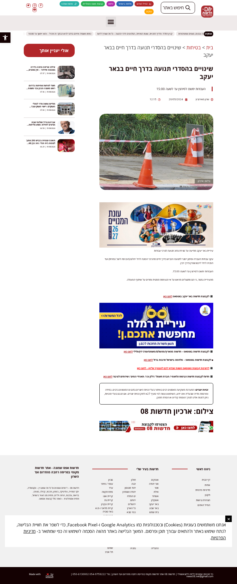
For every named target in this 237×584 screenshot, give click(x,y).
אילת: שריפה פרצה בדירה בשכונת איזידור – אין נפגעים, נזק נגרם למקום (41, 70)
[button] (5, 37)
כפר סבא (131, 512)
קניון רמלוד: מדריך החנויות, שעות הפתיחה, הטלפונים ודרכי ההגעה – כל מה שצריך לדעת (137, 33)
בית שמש (154, 512)
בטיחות (193, 47)
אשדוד (155, 496)
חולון (133, 479)
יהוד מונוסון (130, 487)
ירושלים (132, 504)
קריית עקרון (107, 504)
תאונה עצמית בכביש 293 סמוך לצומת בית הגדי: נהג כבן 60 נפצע (40, 143)
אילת (156, 491)
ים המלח (131, 496)
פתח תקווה (107, 491)
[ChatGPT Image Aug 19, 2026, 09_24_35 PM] (156, 431)
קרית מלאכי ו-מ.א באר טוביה (104, 510)
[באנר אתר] (156, 347)
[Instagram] (34, 5)
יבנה (133, 483)
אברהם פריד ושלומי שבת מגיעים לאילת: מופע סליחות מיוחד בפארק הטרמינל (42, 125)
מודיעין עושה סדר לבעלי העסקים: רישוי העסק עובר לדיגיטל (43, 106)
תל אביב (109, 551)
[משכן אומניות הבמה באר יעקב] (156, 246)
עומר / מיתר (107, 483)
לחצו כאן (167, 296)
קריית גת (108, 500)
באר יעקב (154, 504)
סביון (110, 479)
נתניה (133, 548)
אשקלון (155, 500)
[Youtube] (34, 10)
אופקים (155, 479)
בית (209, 47)
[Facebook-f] (41, 5)
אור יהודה (154, 483)
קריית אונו (108, 496)
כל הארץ (131, 508)
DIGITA (49, 576)
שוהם (110, 547)
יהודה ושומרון (129, 491)
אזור (157, 487)
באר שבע (154, 508)
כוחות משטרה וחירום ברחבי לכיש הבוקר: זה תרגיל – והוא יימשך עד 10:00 (62, 33)
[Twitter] (28, 5)
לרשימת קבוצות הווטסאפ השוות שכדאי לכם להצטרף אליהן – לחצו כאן (173, 368)
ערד (111, 487)
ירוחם (133, 500)
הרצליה (155, 548)
